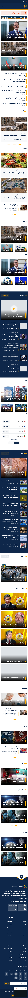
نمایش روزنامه (9, 935)
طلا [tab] (11, 442)
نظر (25, 960)
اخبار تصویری (9, 932)
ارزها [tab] (17, 442)
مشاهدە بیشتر (5, 295)
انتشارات (24, 951)
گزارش (25, 948)
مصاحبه (24, 945)
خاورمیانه (24, 926)
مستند (10, 924)
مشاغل (10, 957)
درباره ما (10, 951)
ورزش (25, 932)
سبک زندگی (9, 921)
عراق (25, 924)
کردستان (24, 921)
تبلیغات (10, 960)
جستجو (7, 983)
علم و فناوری (9, 926)
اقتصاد (24, 929)
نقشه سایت (9, 945)
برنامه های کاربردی (22, 957)
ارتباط (11, 954)
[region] (14, 348)
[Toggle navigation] (2, 6)
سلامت (24, 935)
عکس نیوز (10, 929)
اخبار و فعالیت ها (22, 954)
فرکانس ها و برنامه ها (7, 948)
